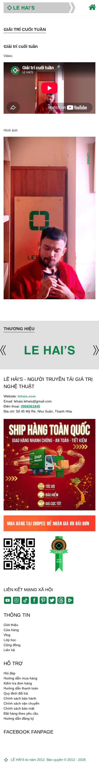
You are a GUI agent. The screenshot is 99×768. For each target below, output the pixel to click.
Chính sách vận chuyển (21, 703)
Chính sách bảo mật (19, 708)
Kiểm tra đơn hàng (18, 683)
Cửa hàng (11, 630)
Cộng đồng (12, 645)
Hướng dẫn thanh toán (21, 688)
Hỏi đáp (9, 673)
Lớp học (10, 640)
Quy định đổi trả (16, 693)
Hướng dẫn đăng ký (19, 718)
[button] (3, 350)
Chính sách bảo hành (20, 698)
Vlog (7, 635)
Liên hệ (9, 650)
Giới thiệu (11, 625)
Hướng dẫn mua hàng (20, 678)
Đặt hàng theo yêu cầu (21, 713)
